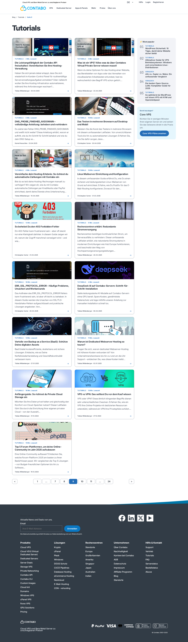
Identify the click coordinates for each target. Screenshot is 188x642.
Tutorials (21, 17)
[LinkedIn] (131, 518)
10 (82, 481)
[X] (140, 518)
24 (109, 481)
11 (91, 481)
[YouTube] (150, 518)
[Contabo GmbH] (33, 8)
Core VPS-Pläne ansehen (154, 133)
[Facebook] (122, 518)
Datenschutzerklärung (30, 534)
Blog (13, 17)
